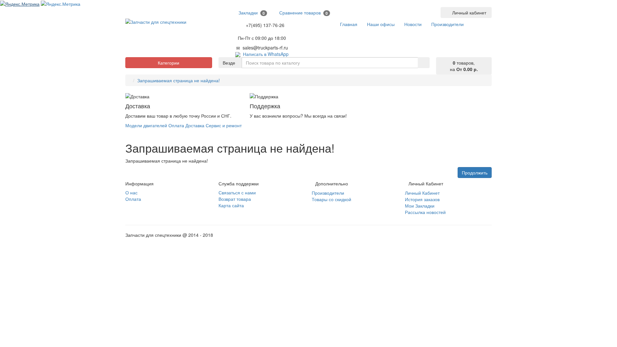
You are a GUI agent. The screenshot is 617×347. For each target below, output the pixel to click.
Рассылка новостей (425, 212)
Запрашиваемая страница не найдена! (178, 80)
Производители (328, 193)
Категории (168, 62)
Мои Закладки (419, 205)
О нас (131, 192)
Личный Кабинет (422, 193)
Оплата (176, 125)
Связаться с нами (237, 192)
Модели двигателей (146, 125)
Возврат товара (235, 199)
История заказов (422, 199)
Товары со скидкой (331, 199)
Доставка (194, 125)
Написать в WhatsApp (264, 54)
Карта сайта (231, 205)
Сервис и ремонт (224, 125)
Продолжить (474, 172)
